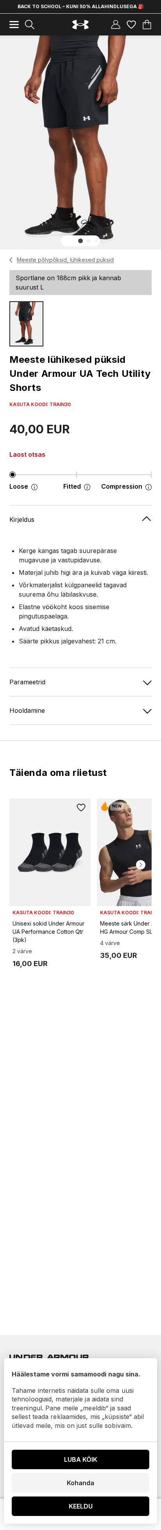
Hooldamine (27, 710)
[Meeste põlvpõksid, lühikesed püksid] (11, 260)
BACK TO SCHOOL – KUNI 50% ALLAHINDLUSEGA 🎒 (81, 6)
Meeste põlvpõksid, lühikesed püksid (65, 259)
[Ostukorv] (147, 24)
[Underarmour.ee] (80, 25)
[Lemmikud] (131, 24)
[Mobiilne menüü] (14, 24)
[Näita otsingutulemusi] (29, 24)
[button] (80, 241)
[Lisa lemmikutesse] (81, 808)
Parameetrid (27, 682)
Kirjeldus (21, 519)
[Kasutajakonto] (115, 24)
